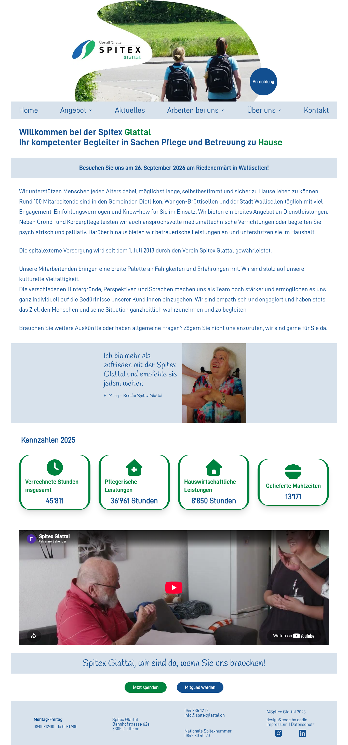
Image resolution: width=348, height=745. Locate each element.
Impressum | (278, 724)
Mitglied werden (200, 687)
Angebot (73, 110)
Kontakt (316, 110)
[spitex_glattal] (278, 733)
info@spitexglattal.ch (204, 715)
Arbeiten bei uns (193, 110)
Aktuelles (130, 110)
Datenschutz (303, 724)
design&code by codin (286, 719)
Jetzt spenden (145, 687)
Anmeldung (263, 81)
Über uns (261, 110)
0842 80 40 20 (197, 735)
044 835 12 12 (196, 710)
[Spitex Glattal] (302, 733)
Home (28, 110)
